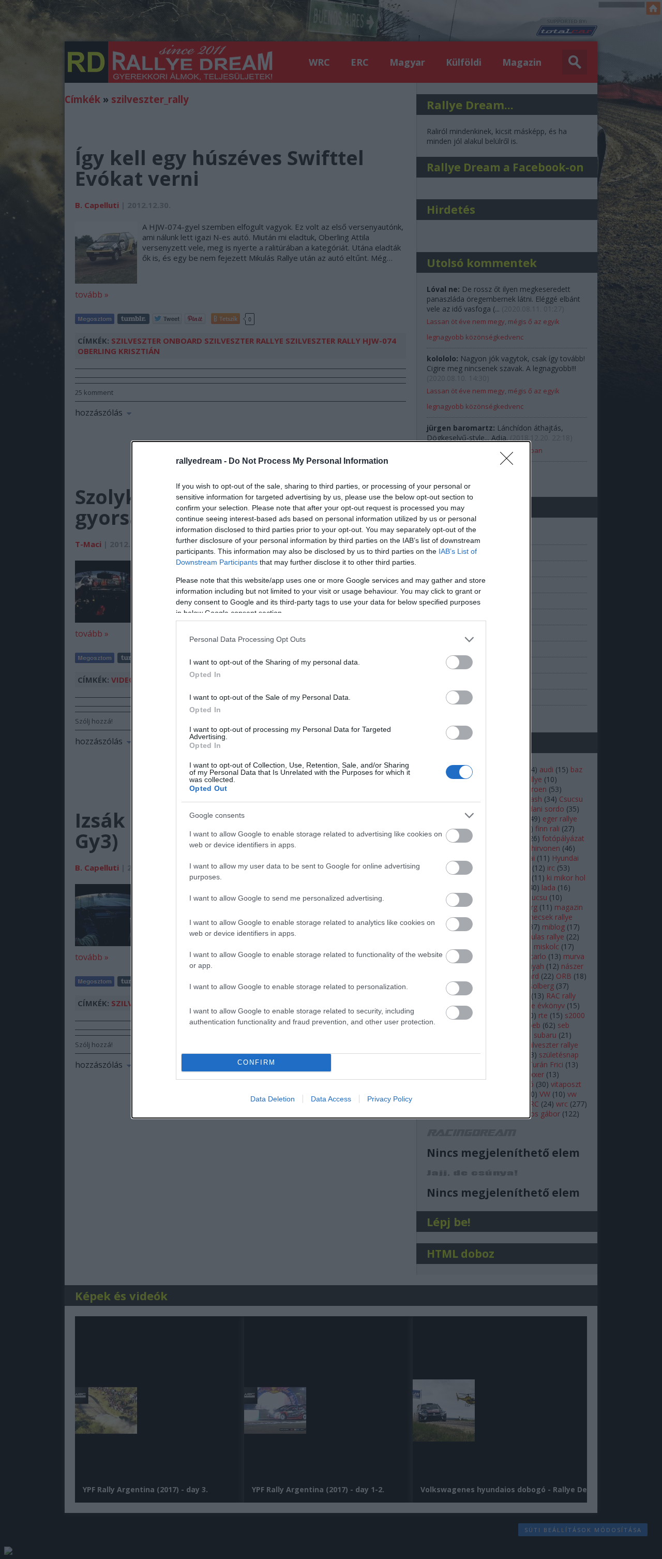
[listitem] (331, 639)
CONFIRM (256, 1062)
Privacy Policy (389, 1099)
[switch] (459, 662)
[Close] (510, 462)
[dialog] (331, 780)
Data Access (331, 1099)
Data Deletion (272, 1099)
